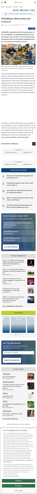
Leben (21, 7)
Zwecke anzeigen (18, 491)
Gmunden (15, 7)
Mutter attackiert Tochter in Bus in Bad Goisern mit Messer (20, 199)
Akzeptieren (18, 481)
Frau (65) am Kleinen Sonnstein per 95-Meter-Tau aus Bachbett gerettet (19, 206)
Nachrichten (9, 7)
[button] (2, 2)
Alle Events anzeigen (10, 419)
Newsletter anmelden (12, 360)
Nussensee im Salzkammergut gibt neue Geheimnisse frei (20, 177)
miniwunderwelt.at (23, 137)
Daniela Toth (17, 25)
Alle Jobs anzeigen (10, 247)
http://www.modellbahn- (9, 137)
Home (2, 7)
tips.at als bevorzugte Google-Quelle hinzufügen (19, 14)
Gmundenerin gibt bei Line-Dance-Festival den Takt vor (20, 184)
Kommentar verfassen (9, 143)
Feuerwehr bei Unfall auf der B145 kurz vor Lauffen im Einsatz (19, 191)
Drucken (17, 10)
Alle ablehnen (18, 486)
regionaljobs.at (24, 219)
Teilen (33, 10)
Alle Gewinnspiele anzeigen (12, 306)
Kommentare (25, 10)
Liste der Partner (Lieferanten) (10, 476)
